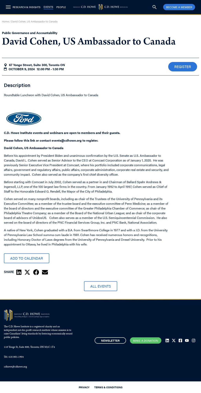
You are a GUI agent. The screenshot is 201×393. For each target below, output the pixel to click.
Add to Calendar (26, 258)
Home (5, 21)
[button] (18, 272)
